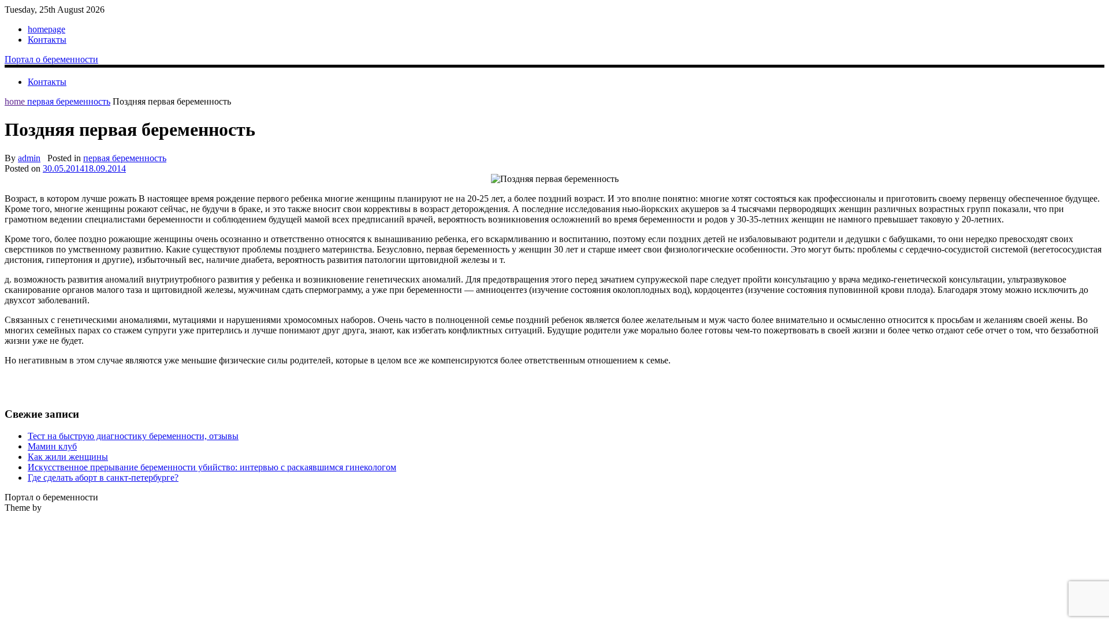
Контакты (47, 39)
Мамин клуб (52, 446)
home (16, 101)
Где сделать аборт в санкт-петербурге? (103, 477)
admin (29, 158)
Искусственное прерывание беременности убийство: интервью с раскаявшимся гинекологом (212, 467)
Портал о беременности (51, 59)
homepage (46, 29)
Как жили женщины (68, 457)
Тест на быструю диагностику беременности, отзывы (133, 436)
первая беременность (68, 101)
